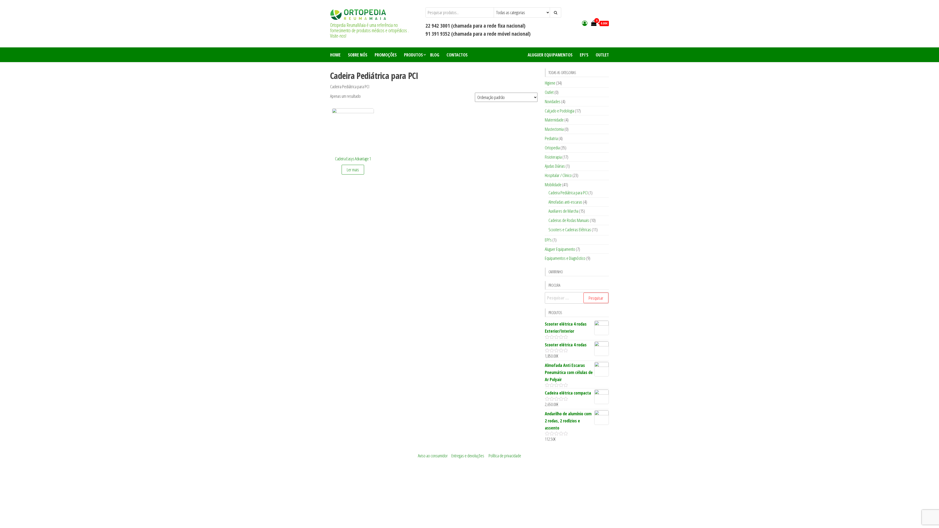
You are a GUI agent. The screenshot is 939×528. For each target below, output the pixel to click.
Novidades (552, 101)
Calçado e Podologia (559, 111)
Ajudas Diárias (555, 166)
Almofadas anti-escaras (565, 202)
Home (335, 55)
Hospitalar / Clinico (558, 175)
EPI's (584, 55)
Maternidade (554, 120)
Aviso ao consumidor (433, 456)
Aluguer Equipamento (560, 249)
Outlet (602, 55)
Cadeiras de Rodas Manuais (568, 220)
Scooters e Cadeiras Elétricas (569, 229)
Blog (434, 55)
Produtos (413, 55)
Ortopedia (552, 148)
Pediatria (551, 138)
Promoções (386, 55)
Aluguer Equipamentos (550, 55)
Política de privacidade (505, 456)
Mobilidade (553, 184)
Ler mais (353, 170)
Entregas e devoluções (467, 456)
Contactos (457, 55)
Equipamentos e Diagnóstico (565, 258)
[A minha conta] (584, 23)
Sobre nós (357, 55)
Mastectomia (554, 129)
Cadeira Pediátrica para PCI (568, 193)
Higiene (550, 83)
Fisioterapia (553, 157)
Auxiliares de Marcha (563, 211)
